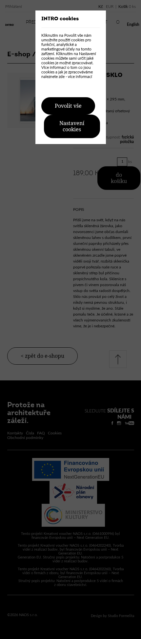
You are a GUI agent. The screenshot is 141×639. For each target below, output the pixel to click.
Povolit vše (68, 106)
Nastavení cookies (71, 126)
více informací (80, 77)
